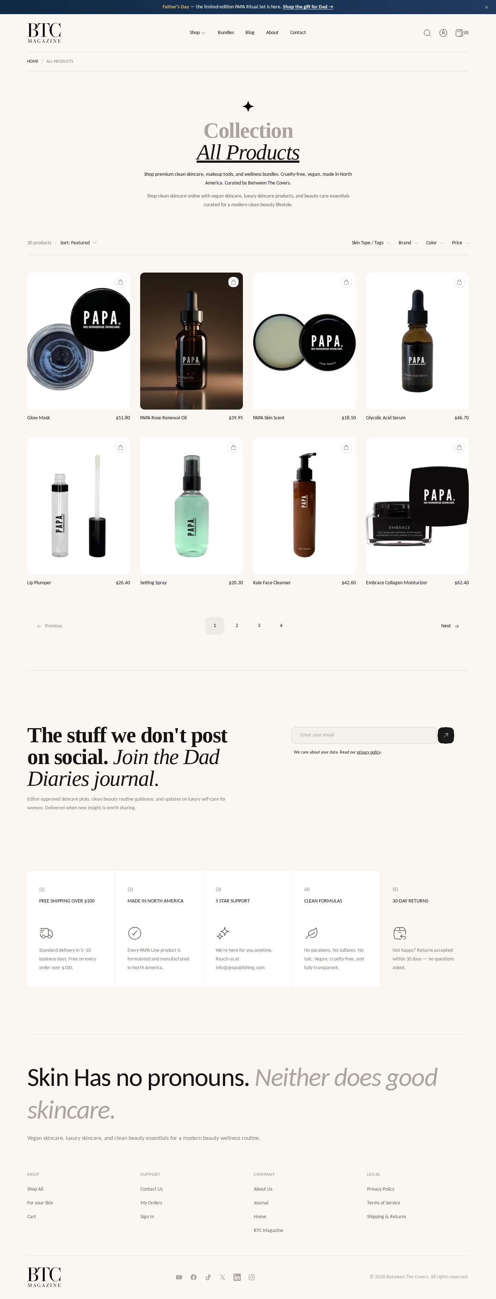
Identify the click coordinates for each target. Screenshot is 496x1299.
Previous (53, 626)
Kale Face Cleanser (272, 583)
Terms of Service (383, 1203)
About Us (263, 1189)
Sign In (147, 1217)
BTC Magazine (268, 1230)
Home (32, 61)
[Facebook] (193, 1277)
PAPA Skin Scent (269, 418)
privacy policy (369, 752)
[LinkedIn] (237, 1277)
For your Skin (40, 1203)
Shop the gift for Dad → (308, 7)
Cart (31, 1217)
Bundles (226, 33)
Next (446, 626)
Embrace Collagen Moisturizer (396, 583)
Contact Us (152, 1189)
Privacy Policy (380, 1189)
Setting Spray (153, 583)
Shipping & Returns (386, 1217)
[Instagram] (251, 1277)
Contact (298, 33)
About (272, 33)
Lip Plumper (39, 583)
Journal (261, 1203)
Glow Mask (38, 418)
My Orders (151, 1203)
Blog (250, 33)
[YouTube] (179, 1277)
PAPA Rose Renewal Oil (163, 418)
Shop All (35, 1189)
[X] (222, 1277)
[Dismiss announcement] (486, 7)
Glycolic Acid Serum (386, 418)
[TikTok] (208, 1277)
